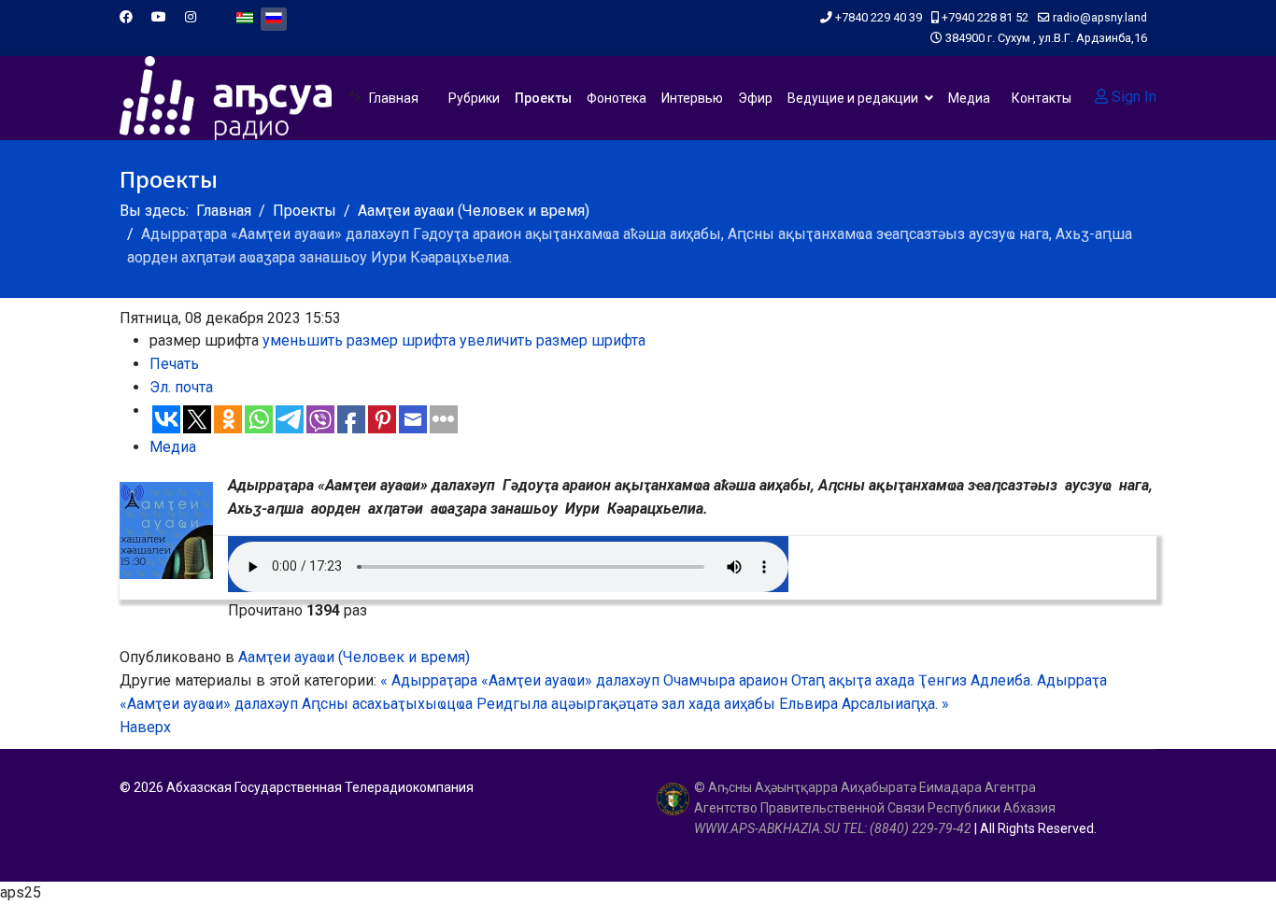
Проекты (543, 98)
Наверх (145, 727)
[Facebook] (126, 16)
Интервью (692, 98)
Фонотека (616, 98)
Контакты (1041, 98)
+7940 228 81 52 (985, 17)
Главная (393, 98)
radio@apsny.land (1100, 17)
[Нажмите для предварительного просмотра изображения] (166, 530)
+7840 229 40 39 (878, 17)
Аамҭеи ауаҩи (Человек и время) (354, 657)
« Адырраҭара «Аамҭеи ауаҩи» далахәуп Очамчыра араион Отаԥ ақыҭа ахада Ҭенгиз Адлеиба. (706, 680)
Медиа (969, 98)
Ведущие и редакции (852, 98)
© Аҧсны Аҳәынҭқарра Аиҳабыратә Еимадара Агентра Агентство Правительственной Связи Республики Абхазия (875, 808)
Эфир (755, 98)
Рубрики (474, 98)
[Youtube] (158, 16)
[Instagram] (190, 16)
